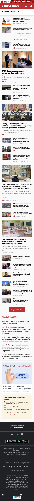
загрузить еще (17, 309)
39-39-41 (23, 412)
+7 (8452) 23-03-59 (10, 412)
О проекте (8, 461)
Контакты (8, 463)
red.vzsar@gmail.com (11, 415)
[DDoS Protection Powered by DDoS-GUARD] (17, 498)
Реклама (26, 461)
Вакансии (17, 461)
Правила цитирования (21, 463)
